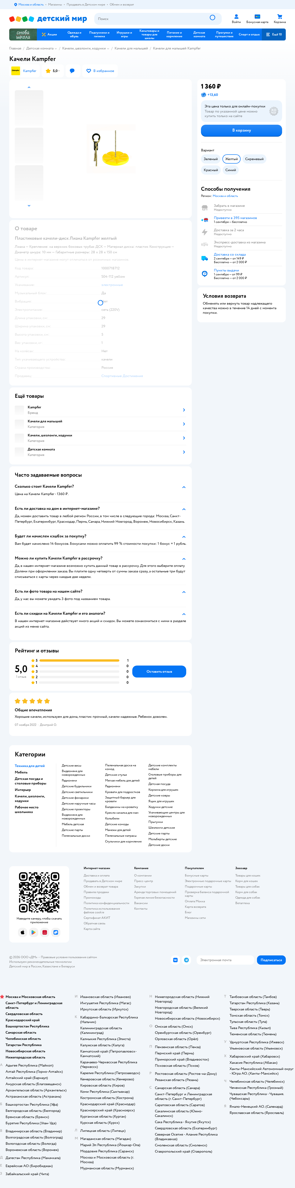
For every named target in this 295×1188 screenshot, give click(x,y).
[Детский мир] (48, 19)
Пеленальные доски (76, 836)
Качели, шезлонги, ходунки (84, 48)
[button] (274, 34)
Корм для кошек (246, 881)
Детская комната (39, 48)
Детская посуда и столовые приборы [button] (30, 781)
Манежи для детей (118, 830)
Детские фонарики (75, 798)
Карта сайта (92, 929)
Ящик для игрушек (161, 801)
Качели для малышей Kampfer (177, 48)
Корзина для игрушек (163, 790)
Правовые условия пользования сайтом (69, 957)
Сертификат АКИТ (97, 918)
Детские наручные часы (79, 803)
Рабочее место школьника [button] (26, 809)
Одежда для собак (247, 898)
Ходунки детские (160, 807)
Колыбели (112, 818)
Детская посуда (159, 784)
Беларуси (68, 966)
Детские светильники (77, 792)
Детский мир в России (25, 966)
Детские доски (159, 845)
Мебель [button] (21, 772)
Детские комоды (117, 824)
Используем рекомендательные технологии (40, 962)
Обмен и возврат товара (101, 886)
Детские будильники (76, 786)
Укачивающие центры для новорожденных (166, 814)
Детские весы (71, 765)
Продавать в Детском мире (103, 881)
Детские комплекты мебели (162, 767)
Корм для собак (246, 892)
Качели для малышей (131, 48)
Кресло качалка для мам (122, 813)
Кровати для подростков (122, 792)
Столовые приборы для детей (164, 776)
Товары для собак (247, 886)
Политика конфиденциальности (106, 903)
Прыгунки (155, 822)
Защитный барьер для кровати (120, 799)
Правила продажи (96, 892)
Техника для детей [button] (30, 766)
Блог (188, 912)
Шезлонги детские (161, 828)
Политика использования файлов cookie (102, 910)
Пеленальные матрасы (121, 836)
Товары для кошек (247, 875)
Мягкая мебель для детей (122, 780)
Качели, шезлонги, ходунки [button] (30, 798)
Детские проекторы (76, 809)
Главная (15, 48)
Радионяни (69, 780)
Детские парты (72, 830)
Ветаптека (242, 903)
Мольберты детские (162, 839)
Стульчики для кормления (123, 841)
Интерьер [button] (23, 789)
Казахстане (50, 966)
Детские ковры (159, 795)
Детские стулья (116, 775)
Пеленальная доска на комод (120, 767)
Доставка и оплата (96, 875)
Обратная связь (94, 923)
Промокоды (92, 898)
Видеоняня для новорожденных (73, 773)
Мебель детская (73, 824)
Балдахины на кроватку (121, 807)
